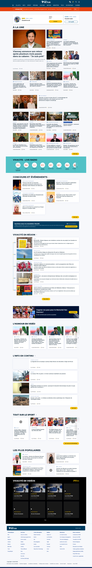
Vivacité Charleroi (67, 169)
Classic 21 (49, 534)
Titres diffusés (24, 549)
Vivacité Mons (59, 168)
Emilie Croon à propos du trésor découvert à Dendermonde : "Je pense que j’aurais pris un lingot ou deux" (72, 341)
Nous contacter (76, 532)
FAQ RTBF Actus (76, 553)
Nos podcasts (67, 9)
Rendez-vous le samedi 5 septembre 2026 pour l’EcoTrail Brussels (66, 183)
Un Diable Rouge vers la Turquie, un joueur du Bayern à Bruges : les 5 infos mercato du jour (55, 431)
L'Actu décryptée (38, 532)
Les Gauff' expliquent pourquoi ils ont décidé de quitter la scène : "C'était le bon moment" (70, 43)
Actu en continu (24, 534)
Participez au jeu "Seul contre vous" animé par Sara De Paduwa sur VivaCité (37, 146)
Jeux (22, 551)
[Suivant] (77, 167)
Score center (23, 539)
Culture (42, 5)
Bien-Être (10, 546)
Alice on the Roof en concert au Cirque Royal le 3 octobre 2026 (33, 207)
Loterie (22, 546)
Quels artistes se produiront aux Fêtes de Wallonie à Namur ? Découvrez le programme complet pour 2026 (54, 44)
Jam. (48, 551)
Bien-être (56, 5)
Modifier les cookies (54, 563)
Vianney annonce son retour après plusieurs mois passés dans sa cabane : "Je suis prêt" (28, 54)
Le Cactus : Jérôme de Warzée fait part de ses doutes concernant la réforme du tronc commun (70, 85)
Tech (62, 5)
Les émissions (52, 9)
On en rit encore (18, 513)
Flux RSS (22, 556)
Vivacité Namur (75, 168)
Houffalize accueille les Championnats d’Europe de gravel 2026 (33, 195)
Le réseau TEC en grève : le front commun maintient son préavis (48, 373)
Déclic (35, 537)
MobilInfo (23, 544)
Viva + (26, 168)
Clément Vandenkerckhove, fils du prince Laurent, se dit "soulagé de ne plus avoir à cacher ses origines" (54, 85)
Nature (49, 5)
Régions (35, 5)
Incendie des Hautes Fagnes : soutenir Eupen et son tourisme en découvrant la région (54, 126)
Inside (35, 544)
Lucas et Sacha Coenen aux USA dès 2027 (38, 430)
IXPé (61, 546)
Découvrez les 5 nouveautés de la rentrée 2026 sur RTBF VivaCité (71, 64)
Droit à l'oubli (63, 563)
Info (24, 5)
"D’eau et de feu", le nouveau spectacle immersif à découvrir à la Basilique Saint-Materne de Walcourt (33, 184)
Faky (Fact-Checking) (38, 549)
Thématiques (11, 532)
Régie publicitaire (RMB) (78, 551)
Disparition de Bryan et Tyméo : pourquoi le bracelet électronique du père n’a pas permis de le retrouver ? (53, 386)
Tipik (48, 541)
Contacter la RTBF (77, 534)
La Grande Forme (63, 544)
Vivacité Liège (50, 168)
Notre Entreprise (76, 541)
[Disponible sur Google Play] (55, 528)
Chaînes (77, 5)
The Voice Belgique (64, 539)
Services (23, 532)
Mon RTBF (75, 563)
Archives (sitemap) (25, 558)
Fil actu (18, 5)
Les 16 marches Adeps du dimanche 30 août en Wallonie (49, 252)
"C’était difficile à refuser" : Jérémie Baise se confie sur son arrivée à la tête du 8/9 (54, 146)
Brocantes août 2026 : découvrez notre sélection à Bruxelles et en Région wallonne (37, 125)
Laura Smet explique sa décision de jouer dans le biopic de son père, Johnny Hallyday (66, 457)
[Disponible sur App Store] (39, 528)
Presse (74, 544)
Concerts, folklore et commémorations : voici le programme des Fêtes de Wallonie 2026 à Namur (54, 265)
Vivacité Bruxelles (42, 169)
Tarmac (48, 546)
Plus (75, 9)
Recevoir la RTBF (76, 537)
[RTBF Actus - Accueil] (46, 2)
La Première (49, 537)
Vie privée (69, 563)
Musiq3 (48, 544)
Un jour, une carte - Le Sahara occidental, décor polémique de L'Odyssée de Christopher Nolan (51, 398)
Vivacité (18, 9)
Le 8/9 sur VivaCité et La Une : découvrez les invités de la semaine (20, 146)
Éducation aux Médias (77, 546)
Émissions (62, 532)
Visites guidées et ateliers (78, 549)
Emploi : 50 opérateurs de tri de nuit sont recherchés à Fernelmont (71, 146)
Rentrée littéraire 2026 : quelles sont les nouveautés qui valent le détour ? (37, 85)
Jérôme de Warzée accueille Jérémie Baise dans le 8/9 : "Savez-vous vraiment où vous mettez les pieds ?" (38, 341)
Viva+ (48, 549)
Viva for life (62, 549)
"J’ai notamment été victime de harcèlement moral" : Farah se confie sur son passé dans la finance (54, 65)
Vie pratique (69, 5)
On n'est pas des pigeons (65, 537)
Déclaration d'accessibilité (12, 563)
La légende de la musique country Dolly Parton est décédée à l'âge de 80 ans (52, 361)
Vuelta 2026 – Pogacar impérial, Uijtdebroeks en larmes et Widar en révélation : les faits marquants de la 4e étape (20, 432)
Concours (23, 553)
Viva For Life (59, 9)
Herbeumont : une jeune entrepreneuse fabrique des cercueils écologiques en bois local (55, 276)
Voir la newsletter (72, 223)
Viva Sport (34, 168)
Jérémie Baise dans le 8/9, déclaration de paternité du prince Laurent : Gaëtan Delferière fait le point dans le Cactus (55, 341)
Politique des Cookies (43, 563)
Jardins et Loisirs (63, 541)
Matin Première (37, 534)
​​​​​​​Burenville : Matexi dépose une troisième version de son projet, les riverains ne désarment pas (55, 241)
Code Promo (75, 556)
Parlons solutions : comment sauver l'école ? (71, 125)
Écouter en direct (28, 9)
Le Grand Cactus (63, 534)
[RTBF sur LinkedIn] (82, 528)
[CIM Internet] (82, 564)
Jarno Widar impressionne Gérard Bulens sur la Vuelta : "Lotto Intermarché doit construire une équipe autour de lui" (72, 432)
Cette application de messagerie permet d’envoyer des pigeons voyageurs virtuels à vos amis (19, 86)
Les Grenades (37, 546)
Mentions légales (23, 563)
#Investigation (37, 541)
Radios (48, 532)
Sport (29, 5)
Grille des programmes (40, 9)
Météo (22, 541)
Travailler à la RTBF (77, 539)
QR (34, 539)
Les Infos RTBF (18, 496)
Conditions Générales (32, 563)
